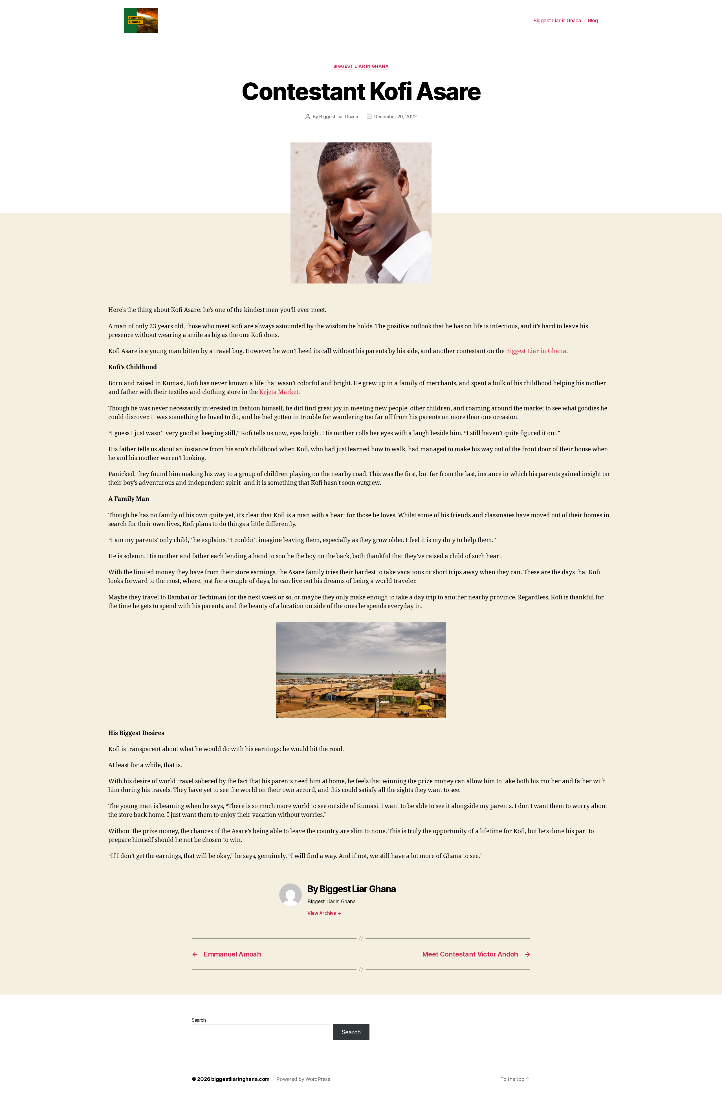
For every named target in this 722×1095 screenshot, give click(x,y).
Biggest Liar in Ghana (557, 20)
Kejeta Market (278, 392)
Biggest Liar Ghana (338, 116)
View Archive (324, 913)
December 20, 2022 (395, 116)
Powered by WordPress (303, 1079)
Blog (593, 20)
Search (199, 1020)
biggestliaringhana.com (240, 1079)
